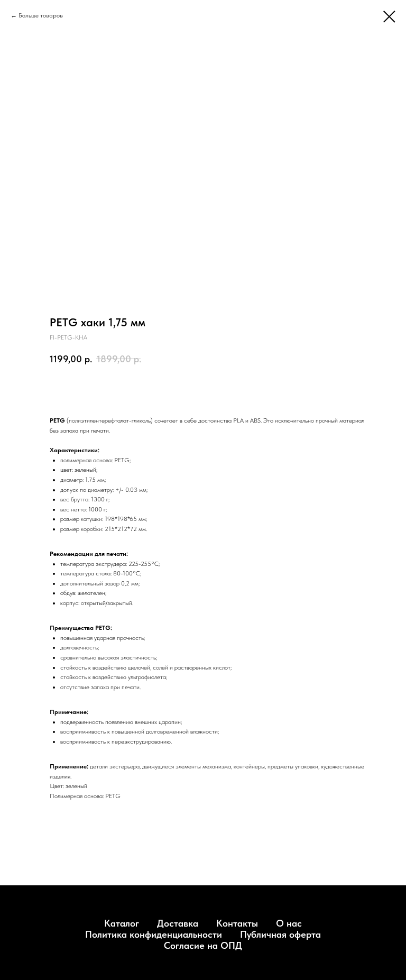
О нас (289, 923)
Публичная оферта (280, 934)
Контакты (237, 923)
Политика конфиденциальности (153, 934)
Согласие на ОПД (203, 945)
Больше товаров (41, 15)
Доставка (177, 923)
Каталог (121, 923)
